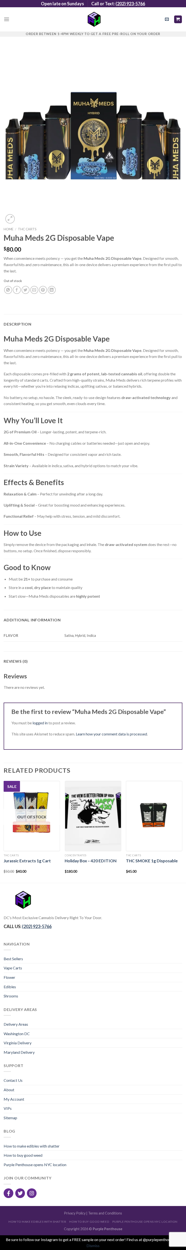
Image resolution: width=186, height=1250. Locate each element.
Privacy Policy (74, 1213)
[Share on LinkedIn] (52, 290)
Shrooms (11, 996)
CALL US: (28, 926)
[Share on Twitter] (26, 290)
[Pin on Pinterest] (43, 290)
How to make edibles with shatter (32, 1146)
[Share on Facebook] (17, 290)
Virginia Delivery (17, 1042)
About (9, 1089)
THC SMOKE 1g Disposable (152, 860)
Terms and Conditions (105, 1213)
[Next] (182, 831)
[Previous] (4, 831)
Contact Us (13, 1080)
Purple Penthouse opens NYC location (35, 1164)
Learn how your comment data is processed (111, 734)
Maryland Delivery (19, 1052)
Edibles (10, 986)
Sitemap (10, 1117)
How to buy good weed (23, 1155)
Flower (9, 977)
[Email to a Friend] (34, 290)
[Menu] (6, 19)
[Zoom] (10, 219)
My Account (14, 1099)
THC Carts (27, 229)
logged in (40, 722)
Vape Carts (13, 968)
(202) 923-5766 (130, 3)
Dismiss (93, 1245)
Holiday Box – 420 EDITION (90, 860)
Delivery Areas (16, 1024)
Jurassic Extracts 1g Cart (27, 860)
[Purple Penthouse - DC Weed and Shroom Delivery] (93, 19)
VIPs (8, 1108)
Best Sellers (13, 958)
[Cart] (178, 19)
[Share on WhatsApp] (8, 290)
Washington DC (17, 1033)
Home (8, 229)
